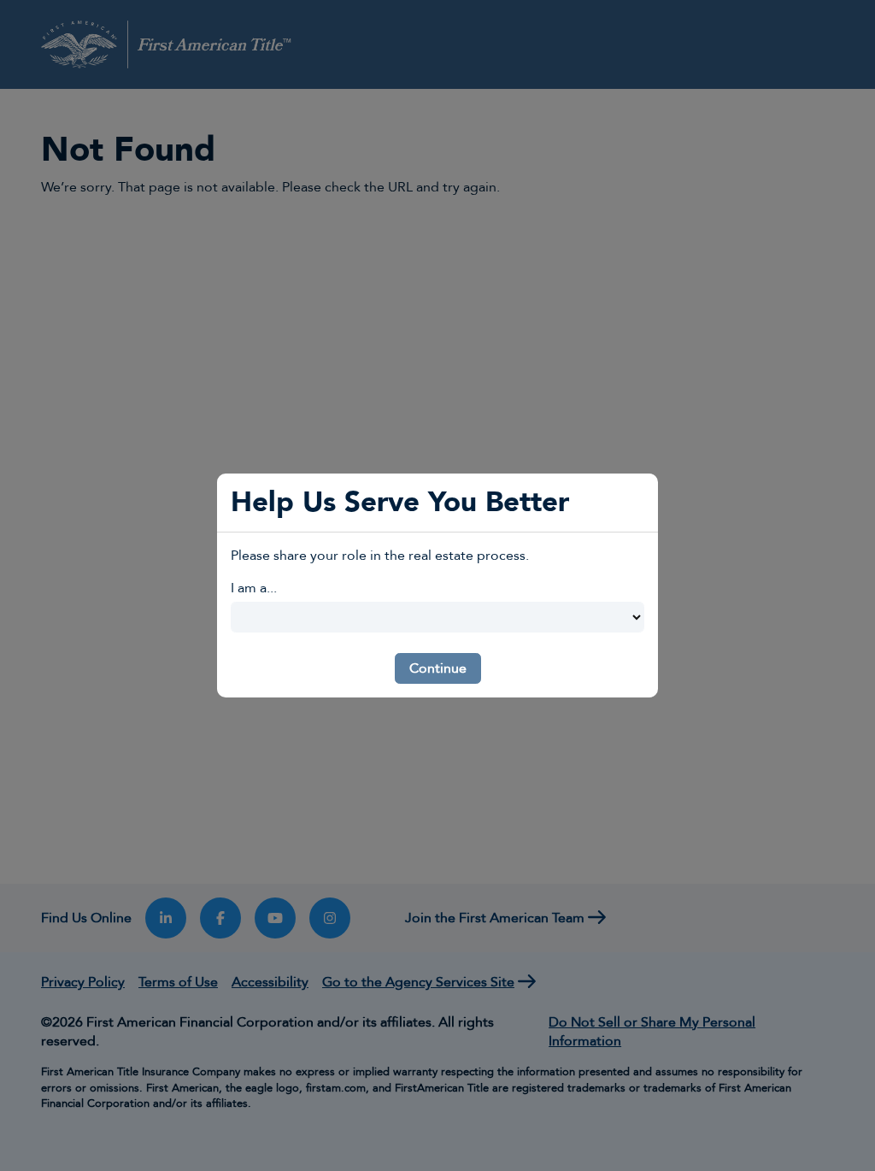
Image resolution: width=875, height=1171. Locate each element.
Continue (438, 668)
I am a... (254, 588)
